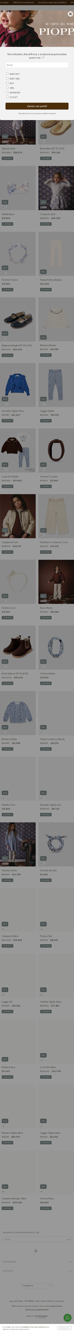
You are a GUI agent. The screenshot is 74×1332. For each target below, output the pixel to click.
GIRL (12, 88)
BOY (12, 83)
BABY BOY (15, 74)
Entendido (64, 1328)
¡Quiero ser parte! (37, 106)
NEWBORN (15, 92)
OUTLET (14, 97)
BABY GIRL (15, 78)
